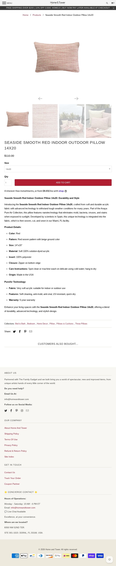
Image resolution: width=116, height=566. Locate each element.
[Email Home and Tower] (27, 410)
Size (6, 163)
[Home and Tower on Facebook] (11, 410)
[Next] (76, 98)
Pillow (52, 324)
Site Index (9, 456)
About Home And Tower (15, 428)
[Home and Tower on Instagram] (22, 410)
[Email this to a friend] (30, 331)
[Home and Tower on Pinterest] (17, 410)
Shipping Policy (11, 433)
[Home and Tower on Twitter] (6, 410)
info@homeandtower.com (23, 507)
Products (37, 15)
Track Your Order (12, 478)
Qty (6, 176)
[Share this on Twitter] (13, 331)
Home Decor (42, 324)
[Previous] (40, 98)
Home (25, 15)
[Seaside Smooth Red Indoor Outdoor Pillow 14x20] (58, 61)
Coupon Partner (12, 484)
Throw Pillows (81, 324)
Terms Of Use (11, 439)
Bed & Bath (20, 324)
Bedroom (31, 324)
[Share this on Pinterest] (24, 331)
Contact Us (9, 472)
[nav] (7, 3)
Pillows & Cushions (65, 324)
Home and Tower (52, 549)
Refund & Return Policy (15, 451)
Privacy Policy (11, 445)
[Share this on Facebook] (19, 331)
